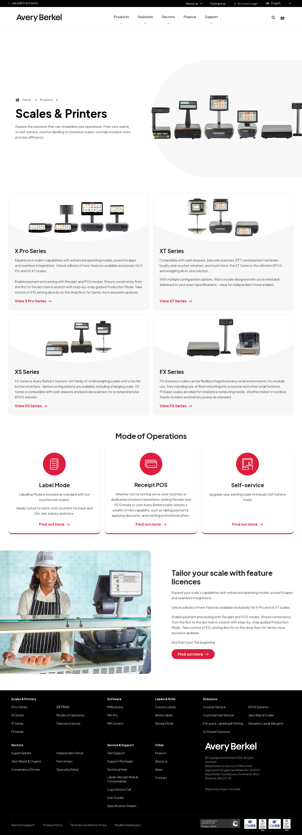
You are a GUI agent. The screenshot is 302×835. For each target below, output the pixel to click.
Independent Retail (69, 753)
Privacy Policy (52, 825)
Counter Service (214, 707)
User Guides (115, 797)
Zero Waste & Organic (26, 761)
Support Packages (120, 761)
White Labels (164, 715)
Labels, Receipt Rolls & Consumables (122, 779)
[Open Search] (273, 18)
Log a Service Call (119, 789)
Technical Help (117, 769)
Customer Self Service (218, 715)
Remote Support (23, 825)
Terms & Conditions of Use (88, 825)
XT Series (17, 723)
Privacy (205, 826)
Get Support (116, 753)
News (159, 769)
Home (27, 100)
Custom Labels (165, 707)
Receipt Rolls (164, 723)
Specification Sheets (121, 806)
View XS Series (28, 405)
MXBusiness (115, 707)
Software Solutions (216, 731)
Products (46, 100)
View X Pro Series (30, 300)
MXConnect (115, 723)
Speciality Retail (67, 769)
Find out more (52, 524)
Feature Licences (68, 723)
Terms (213, 826)
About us (161, 761)
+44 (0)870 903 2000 (24, 3)
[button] (121, 18)
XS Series (17, 715)
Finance (160, 753)
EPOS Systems (258, 707)
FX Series (17, 731)
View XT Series (173, 300)
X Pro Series (19, 707)
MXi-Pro (112, 715)
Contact (161, 777)
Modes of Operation (70, 715)
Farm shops (64, 761)
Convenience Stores (25, 769)
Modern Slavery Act (128, 825)
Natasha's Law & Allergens (265, 723)
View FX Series (173, 405)
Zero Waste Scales (261, 715)
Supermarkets (21, 753)
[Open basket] (282, 18)
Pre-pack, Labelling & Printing (223, 723)
